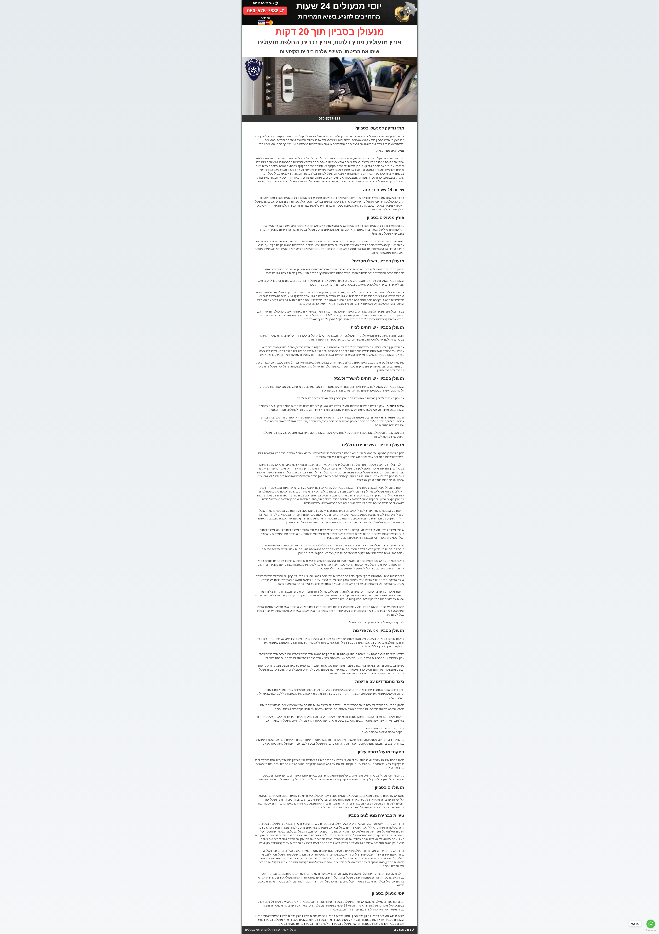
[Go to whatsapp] (650, 924)
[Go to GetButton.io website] (650, 930)
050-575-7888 (263, 11)
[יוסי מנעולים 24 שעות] (406, 11)
